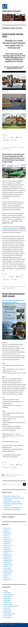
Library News (7, 600)
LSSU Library (7, 474)
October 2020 (7, 549)
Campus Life (10, 624)
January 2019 (7, 568)
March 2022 (7, 537)
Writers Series (7, 617)
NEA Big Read (7, 602)
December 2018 (8, 570)
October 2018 (7, 573)
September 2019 (8, 564)
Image (19, 286)
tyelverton (6, 147)
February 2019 (7, 566)
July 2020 (6, 553)
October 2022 (7, 533)
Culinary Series (8, 596)
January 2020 (7, 556)
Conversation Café (8, 594)
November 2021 (8, 541)
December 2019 (8, 558)
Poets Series (7, 608)
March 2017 (7, 577)
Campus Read (7, 592)
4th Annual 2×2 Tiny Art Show (12, 496)
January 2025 (7, 528)
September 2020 (8, 551)
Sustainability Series (9, 613)
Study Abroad (21, 147)
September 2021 (8, 545)
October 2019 (7, 562)
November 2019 (8, 560)
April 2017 (6, 575)
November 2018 (8, 572)
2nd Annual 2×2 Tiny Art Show (12, 501)
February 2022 (7, 539)
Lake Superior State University (13, 624)
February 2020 (7, 554)
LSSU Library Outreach (11, 11)
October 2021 (7, 543)
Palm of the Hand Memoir (10, 606)
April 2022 (6, 535)
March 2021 (7, 547)
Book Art (6, 590)
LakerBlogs (2, 624)
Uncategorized (7, 615)
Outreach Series (8, 604)
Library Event (7, 598)
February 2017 (7, 579)
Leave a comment (6, 148)
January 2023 (7, 532)
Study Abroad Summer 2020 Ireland (13, 295)
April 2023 (6, 530)
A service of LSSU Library (5, 624)
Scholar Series (7, 610)
